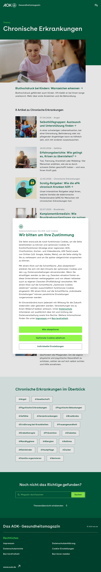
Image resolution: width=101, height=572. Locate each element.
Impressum (41, 318)
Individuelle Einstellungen (50, 346)
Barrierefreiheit (60, 318)
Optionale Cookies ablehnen (50, 338)
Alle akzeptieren (50, 330)
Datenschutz (65, 309)
